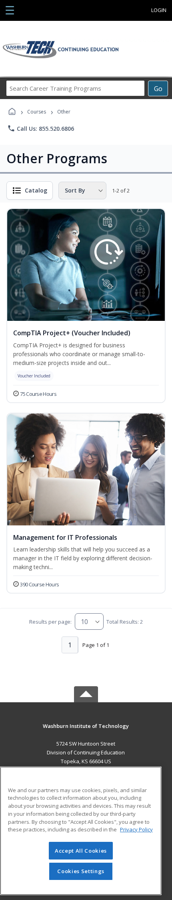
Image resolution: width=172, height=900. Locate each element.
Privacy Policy (136, 829)
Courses (36, 111)
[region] (81, 830)
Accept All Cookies (81, 850)
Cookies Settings (80, 871)
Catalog (36, 190)
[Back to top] (86, 732)
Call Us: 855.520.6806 (40, 128)
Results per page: (50, 621)
